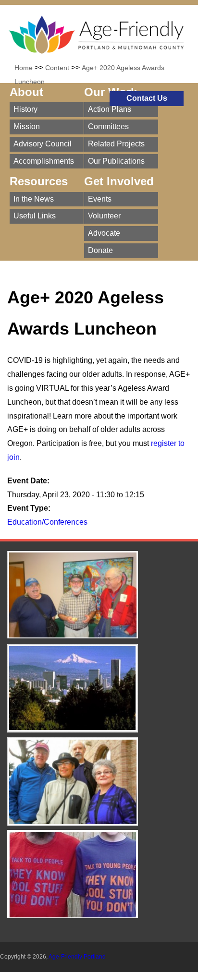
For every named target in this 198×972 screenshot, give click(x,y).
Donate (100, 250)
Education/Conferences (47, 522)
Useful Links (34, 216)
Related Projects (116, 144)
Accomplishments (43, 161)
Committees (108, 126)
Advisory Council (42, 144)
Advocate (104, 233)
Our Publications (116, 161)
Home (23, 68)
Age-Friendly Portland (77, 956)
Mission (26, 126)
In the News (33, 199)
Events (99, 199)
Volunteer (104, 216)
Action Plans (109, 109)
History (25, 109)
